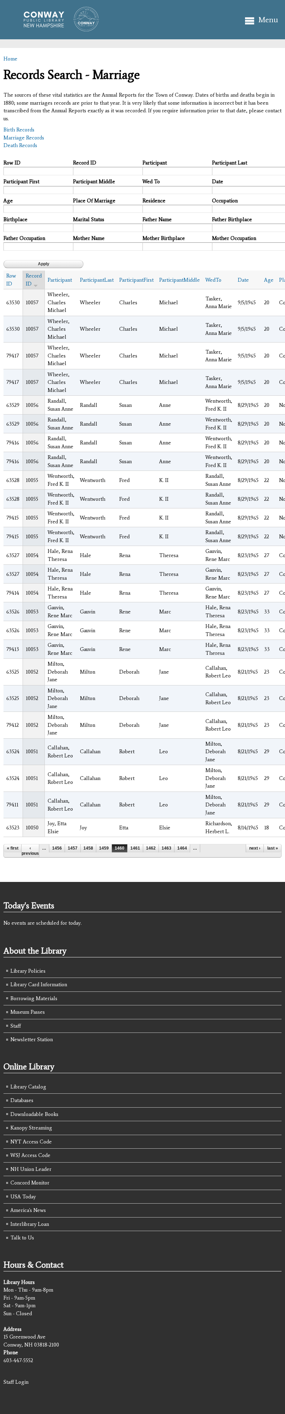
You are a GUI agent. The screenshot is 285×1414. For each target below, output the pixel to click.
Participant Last (229, 163)
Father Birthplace (232, 219)
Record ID (84, 163)
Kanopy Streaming (31, 1128)
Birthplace (15, 219)
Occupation (225, 201)
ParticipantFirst (136, 280)
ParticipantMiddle (179, 280)
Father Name (157, 219)
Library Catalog (28, 1087)
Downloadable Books (34, 1114)
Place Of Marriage (94, 201)
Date (217, 181)
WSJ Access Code (30, 1155)
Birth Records (18, 130)
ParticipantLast (97, 280)
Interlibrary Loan (29, 1224)
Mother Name (89, 238)
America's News (28, 1210)
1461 (135, 848)
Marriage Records (23, 138)
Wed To (151, 181)
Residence (153, 201)
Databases (21, 1100)
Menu (268, 19)
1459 (104, 848)
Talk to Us (22, 1238)
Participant (154, 163)
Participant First (21, 181)
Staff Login (15, 1382)
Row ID (12, 163)
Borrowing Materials (33, 998)
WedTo (213, 280)
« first (12, 848)
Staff (15, 1026)
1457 (73, 848)
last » (272, 848)
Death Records (20, 145)
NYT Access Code (31, 1142)
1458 (88, 848)
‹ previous (30, 850)
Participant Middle (94, 181)
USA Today (23, 1197)
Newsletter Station (31, 1039)
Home (10, 59)
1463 (166, 848)
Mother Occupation (234, 238)
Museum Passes (27, 1012)
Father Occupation (24, 238)
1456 (57, 848)
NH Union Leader (30, 1169)
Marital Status (88, 219)
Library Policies (28, 971)
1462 (151, 848)
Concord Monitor (29, 1183)
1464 (182, 848)
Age (8, 201)
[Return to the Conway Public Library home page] (58, 28)
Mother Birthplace (163, 238)
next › (254, 848)
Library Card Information (38, 984)
